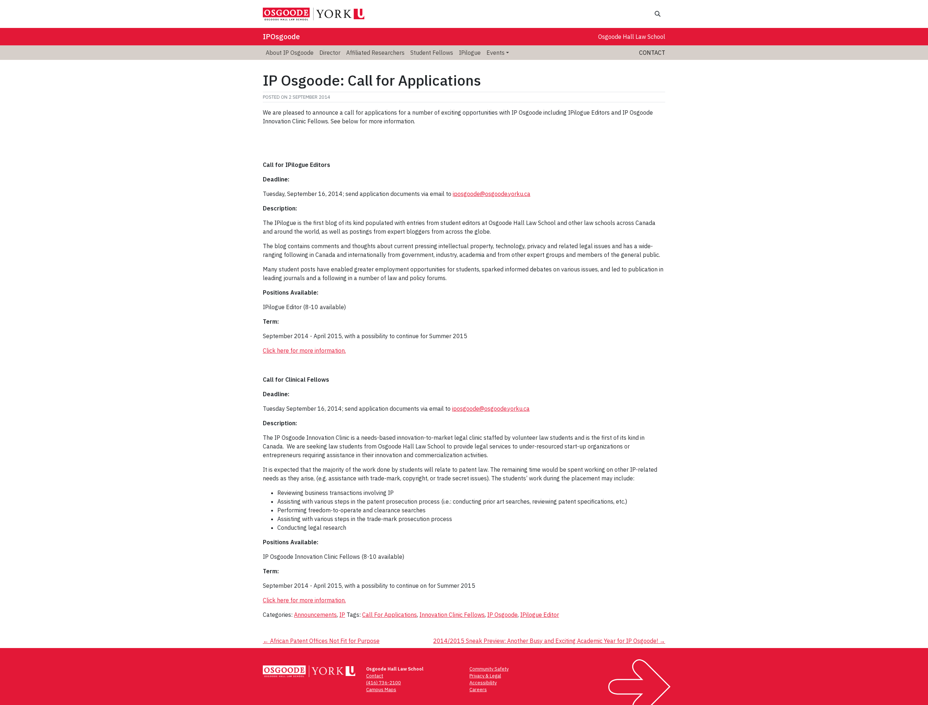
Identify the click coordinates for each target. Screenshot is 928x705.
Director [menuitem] (329, 52)
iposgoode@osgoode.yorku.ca (491, 193)
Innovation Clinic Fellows (452, 614)
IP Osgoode (502, 614)
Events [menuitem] (495, 52)
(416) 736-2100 (383, 683)
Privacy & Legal (485, 676)
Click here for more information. (304, 350)
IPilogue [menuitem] (470, 52)
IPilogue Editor (539, 614)
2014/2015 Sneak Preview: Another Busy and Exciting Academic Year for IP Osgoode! (549, 640)
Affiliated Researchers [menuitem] (375, 52)
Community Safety (489, 669)
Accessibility (483, 683)
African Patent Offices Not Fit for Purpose (321, 640)
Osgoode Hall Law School (631, 36)
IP (342, 614)
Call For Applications (389, 614)
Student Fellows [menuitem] (431, 52)
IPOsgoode (281, 36)
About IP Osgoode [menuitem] (290, 52)
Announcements (315, 614)
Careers (478, 689)
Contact (652, 52)
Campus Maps (381, 689)
